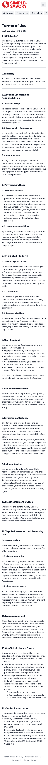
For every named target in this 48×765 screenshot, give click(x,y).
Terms (26, 760)
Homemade (17, 760)
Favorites (23, 13)
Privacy (34, 760)
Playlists (38, 13)
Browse (9, 13)
